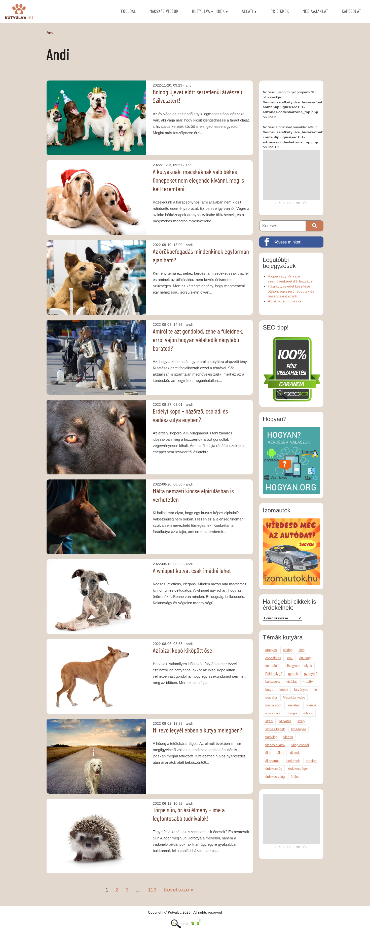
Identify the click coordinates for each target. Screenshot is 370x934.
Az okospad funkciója (285, 301)
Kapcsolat (351, 11)
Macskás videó (294, 697)
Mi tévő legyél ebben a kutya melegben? (197, 730)
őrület (295, 777)
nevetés (294, 705)
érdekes (311, 761)
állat (268, 753)
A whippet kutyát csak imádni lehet (192, 571)
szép (301, 721)
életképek (293, 761)
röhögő (308, 713)
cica (302, 650)
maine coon (273, 705)
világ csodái (300, 745)
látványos (301, 690)
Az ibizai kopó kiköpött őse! (183, 650)
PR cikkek (280, 11)
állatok (295, 753)
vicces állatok (275, 745)
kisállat (291, 681)
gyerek (293, 674)
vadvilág (271, 737)
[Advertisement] (291, 175)
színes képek (275, 729)
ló (315, 690)
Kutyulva (19, 11)
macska (271, 697)
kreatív (308, 681)
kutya (269, 690)
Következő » (179, 889)
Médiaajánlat (315, 11)
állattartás (272, 761)
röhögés (291, 713)
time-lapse (298, 729)
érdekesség (273, 768)
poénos (311, 705)
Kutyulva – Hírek (208, 11)
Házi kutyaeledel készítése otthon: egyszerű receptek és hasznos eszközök (291, 291)
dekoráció (272, 666)
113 (152, 889)
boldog (287, 650)
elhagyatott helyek (298, 666)
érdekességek (298, 768)
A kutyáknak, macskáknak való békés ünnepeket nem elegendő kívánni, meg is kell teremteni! (198, 180)
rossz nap (272, 713)
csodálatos (273, 658)
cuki (290, 658)
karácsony (272, 681)
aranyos (271, 650)
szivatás (285, 721)
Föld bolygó (273, 674)
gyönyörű (310, 674)
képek (283, 690)
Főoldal (128, 11)
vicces (288, 737)
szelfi (269, 721)
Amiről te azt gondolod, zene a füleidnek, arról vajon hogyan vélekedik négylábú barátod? (198, 340)
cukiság (305, 658)
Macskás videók (164, 11)
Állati (247, 11)
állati (280, 753)
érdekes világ (275, 777)
